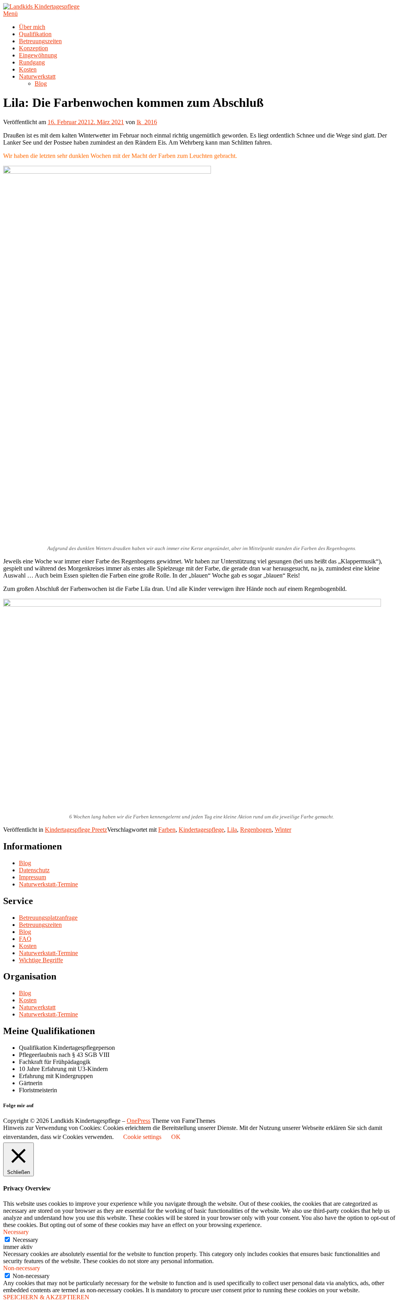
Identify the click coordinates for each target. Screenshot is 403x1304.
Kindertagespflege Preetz (76, 829)
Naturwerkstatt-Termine (48, 884)
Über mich (32, 27)
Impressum (32, 877)
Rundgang (32, 62)
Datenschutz (34, 870)
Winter (283, 829)
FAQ (25, 938)
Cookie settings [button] (142, 1136)
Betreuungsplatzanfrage (48, 917)
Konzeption (33, 48)
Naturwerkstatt (37, 76)
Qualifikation (35, 34)
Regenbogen (256, 829)
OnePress (138, 1120)
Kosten (28, 69)
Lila (232, 829)
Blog (41, 83)
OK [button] (176, 1136)
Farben (167, 829)
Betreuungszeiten (40, 41)
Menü (10, 13)
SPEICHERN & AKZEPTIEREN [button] (46, 1297)
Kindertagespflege (201, 829)
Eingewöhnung (38, 55)
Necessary (25, 1239)
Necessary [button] (16, 1232)
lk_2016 (147, 122)
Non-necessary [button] (21, 1268)
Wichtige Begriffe (41, 960)
